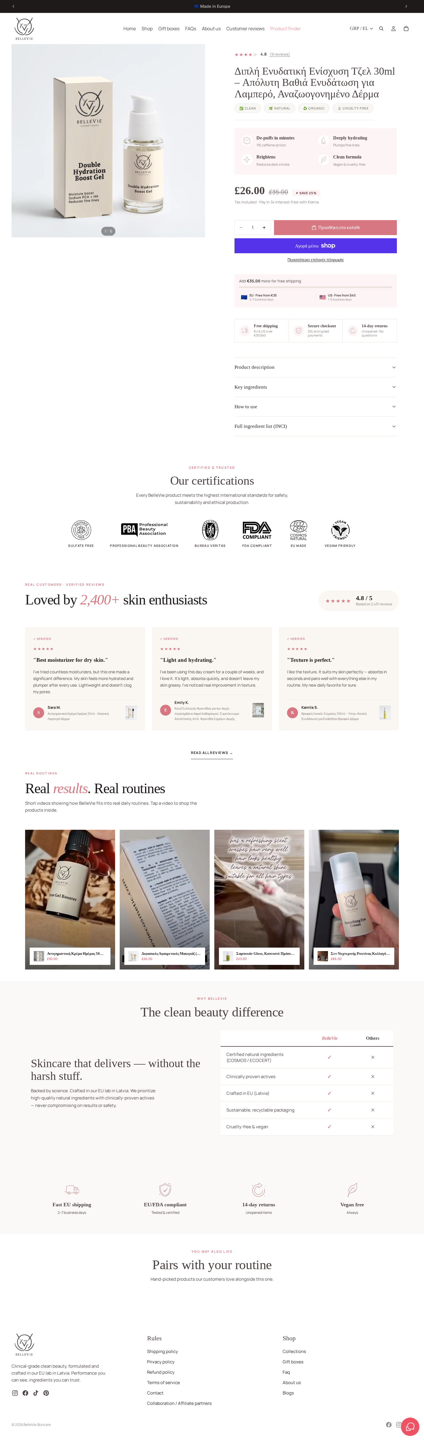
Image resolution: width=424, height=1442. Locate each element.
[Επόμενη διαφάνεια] (406, 6)
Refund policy (161, 1372)
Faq (286, 1372)
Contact (155, 1393)
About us (292, 1382)
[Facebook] (388, 1424)
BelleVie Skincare (37, 1424)
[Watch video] (70, 899)
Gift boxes (293, 1362)
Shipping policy (162, 1351)
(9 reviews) (280, 54)
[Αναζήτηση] (381, 28)
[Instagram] (398, 1424)
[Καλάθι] (406, 28)
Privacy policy (161, 1362)
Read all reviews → (212, 752)
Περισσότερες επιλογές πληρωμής (316, 259)
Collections (294, 1351)
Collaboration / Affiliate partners (179, 1403)
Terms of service (163, 1382)
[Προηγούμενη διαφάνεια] (13, 6)
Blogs (288, 1393)
